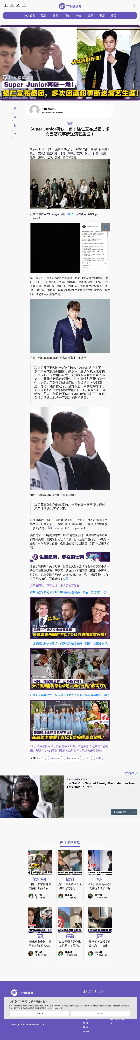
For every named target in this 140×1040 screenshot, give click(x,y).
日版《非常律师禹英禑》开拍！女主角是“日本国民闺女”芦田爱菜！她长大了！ (40, 886)
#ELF (41, 758)
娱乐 (90, 15)
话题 (44, 15)
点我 (65, 578)
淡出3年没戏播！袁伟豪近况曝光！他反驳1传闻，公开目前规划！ (70, 886)
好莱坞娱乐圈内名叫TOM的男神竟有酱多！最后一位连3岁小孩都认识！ (70, 592)
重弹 (70, 214)
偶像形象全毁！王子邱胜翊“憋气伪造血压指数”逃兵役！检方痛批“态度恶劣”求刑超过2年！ (40, 944)
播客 (113, 15)
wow (86, 1031)
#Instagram (55, 758)
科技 (67, 15)
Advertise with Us (117, 1021)
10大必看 (29, 15)
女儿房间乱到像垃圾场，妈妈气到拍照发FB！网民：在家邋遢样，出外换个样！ (70, 643)
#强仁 (87, 758)
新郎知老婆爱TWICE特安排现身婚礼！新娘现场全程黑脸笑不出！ (70, 695)
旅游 (55, 15)
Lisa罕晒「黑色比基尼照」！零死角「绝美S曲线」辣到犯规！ (70, 944)
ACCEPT (100, 1013)
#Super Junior (72, 758)
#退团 (98, 758)
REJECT (39, 1013)
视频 (102, 15)
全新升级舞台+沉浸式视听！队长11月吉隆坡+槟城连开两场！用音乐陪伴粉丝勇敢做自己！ (99, 886)
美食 (78, 15)
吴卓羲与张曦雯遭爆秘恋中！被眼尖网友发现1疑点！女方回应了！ (99, 944)
